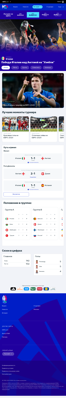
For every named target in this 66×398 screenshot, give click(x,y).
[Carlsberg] (33, 289)
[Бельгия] (35, 218)
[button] (37, 7)
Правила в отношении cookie (10, 371)
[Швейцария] (7, 230)
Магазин (36, 309)
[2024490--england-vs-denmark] (33, 174)
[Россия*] (35, 235)
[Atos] (26, 289)
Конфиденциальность (8, 365)
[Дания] (35, 224)
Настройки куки (6, 374)
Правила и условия (7, 368)
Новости (5, 309)
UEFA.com (5, 330)
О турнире (37, 306)
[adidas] (13, 289)
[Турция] (7, 235)
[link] (15, 7)
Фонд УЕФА (6, 333)
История (4, 313)
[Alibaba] (20, 289)
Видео (4, 306)
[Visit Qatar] (53, 289)
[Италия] (7, 218)
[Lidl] (46, 289)
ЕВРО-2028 (5, 7)
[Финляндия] (35, 230)
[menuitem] (16, 7)
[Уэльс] (7, 224)
